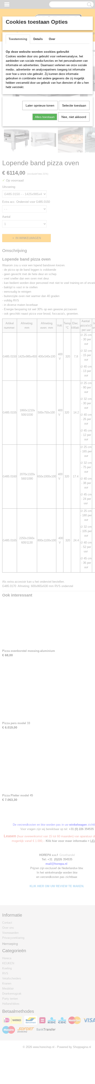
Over (52, 39)
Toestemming (18, 39)
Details (38, 39)
